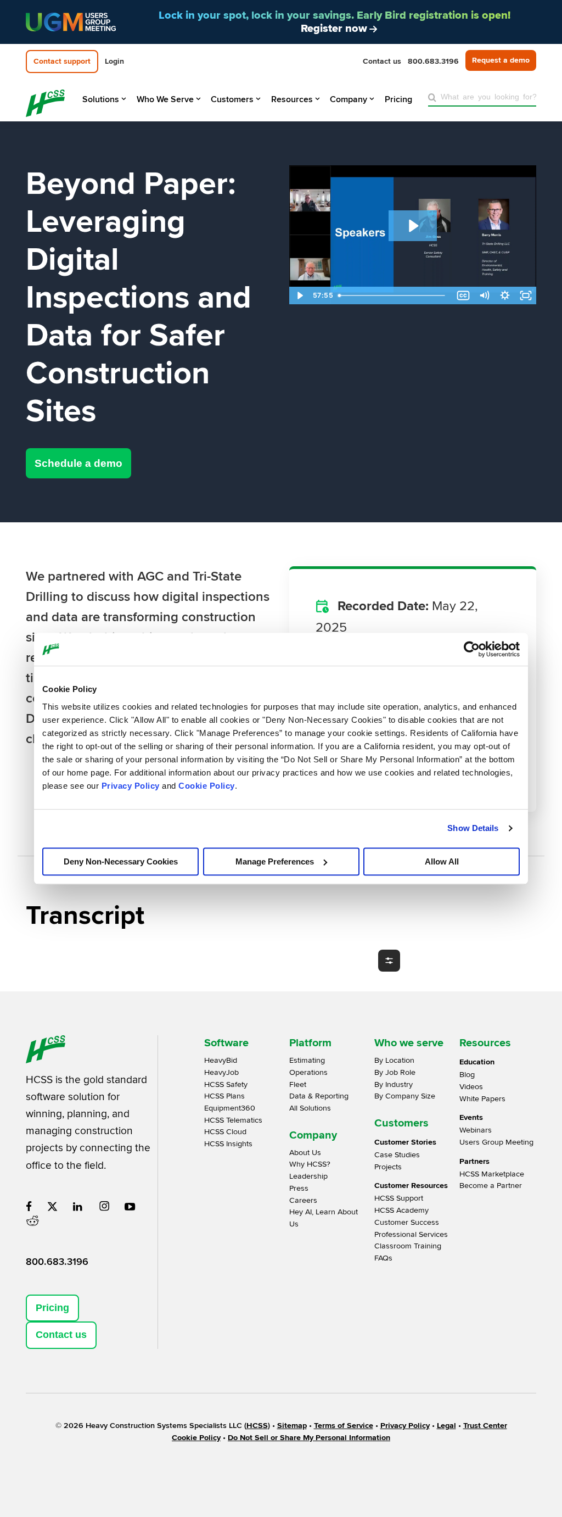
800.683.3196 (57, 1262)
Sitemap (292, 1425)
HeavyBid (220, 1060)
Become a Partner (490, 1185)
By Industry (393, 1084)
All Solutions (310, 1108)
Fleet (297, 1084)
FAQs (383, 1258)
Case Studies (397, 1154)
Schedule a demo (78, 463)
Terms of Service (343, 1425)
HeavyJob (221, 1072)
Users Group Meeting (496, 1142)
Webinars (475, 1130)
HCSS (257, 1425)
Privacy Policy (131, 785)
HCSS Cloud (225, 1131)
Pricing (52, 1307)
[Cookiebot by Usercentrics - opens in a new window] (472, 649)
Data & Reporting (319, 1096)
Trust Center (485, 1425)
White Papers (482, 1098)
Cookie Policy (206, 785)
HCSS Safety (226, 1084)
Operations (308, 1072)
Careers (303, 1200)
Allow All (442, 861)
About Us (305, 1152)
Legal (446, 1425)
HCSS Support (398, 1198)
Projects (388, 1167)
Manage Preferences (274, 861)
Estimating (307, 1060)
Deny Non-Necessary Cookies (121, 861)
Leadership (308, 1176)
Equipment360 (229, 1108)
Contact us (61, 1334)
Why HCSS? (309, 1164)
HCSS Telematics (233, 1120)
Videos (471, 1086)
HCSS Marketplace (491, 1174)
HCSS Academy (401, 1210)
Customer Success (406, 1222)
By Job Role (394, 1072)
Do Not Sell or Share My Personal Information (309, 1437)
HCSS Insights (228, 1143)
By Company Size (404, 1096)
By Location (394, 1060)
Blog (467, 1074)
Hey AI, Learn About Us (323, 1218)
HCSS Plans (224, 1096)
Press (298, 1188)
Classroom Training (407, 1246)
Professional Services (411, 1234)
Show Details (472, 828)
